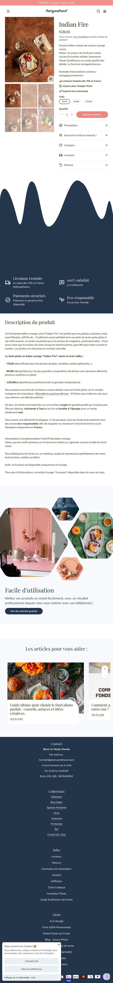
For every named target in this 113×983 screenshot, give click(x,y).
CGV (33, 977)
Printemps (56, 823)
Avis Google (56, 921)
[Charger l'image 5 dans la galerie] (29, 120)
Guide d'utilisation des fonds (56, 899)
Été (56, 829)
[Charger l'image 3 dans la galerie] (46, 96)
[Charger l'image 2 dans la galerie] (29, 96)
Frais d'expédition (81, 37)
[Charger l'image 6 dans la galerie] (46, 120)
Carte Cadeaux (56, 887)
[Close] (59, 945)
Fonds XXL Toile (57, 834)
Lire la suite (16, 718)
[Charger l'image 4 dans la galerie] (13, 120)
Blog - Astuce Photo (56, 939)
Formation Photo (56, 893)
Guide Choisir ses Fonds (56, 933)
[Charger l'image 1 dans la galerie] (13, 96)
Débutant (56, 796)
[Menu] (8, 11)
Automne (56, 818)
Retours (56, 862)
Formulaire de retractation (56, 868)
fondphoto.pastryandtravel (54, 393)
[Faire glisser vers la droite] (105, 668)
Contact (56, 875)
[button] (98, 11)
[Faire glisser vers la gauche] (105, 675)
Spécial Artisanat (56, 807)
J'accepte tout (31, 961)
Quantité (63, 108)
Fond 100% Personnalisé (56, 927)
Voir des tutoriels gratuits (23, 611)
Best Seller (56, 802)
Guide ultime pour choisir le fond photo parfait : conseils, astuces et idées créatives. (41, 709)
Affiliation (56, 881)
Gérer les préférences (31, 969)
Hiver (57, 812)
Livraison (56, 856)
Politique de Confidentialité (17, 977)
